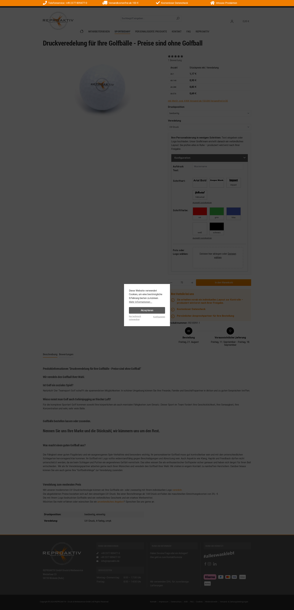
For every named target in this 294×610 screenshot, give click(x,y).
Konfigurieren (159, 317)
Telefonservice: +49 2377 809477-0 (67, 3)
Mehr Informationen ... (140, 301)
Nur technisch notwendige (135, 318)
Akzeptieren (147, 310)
